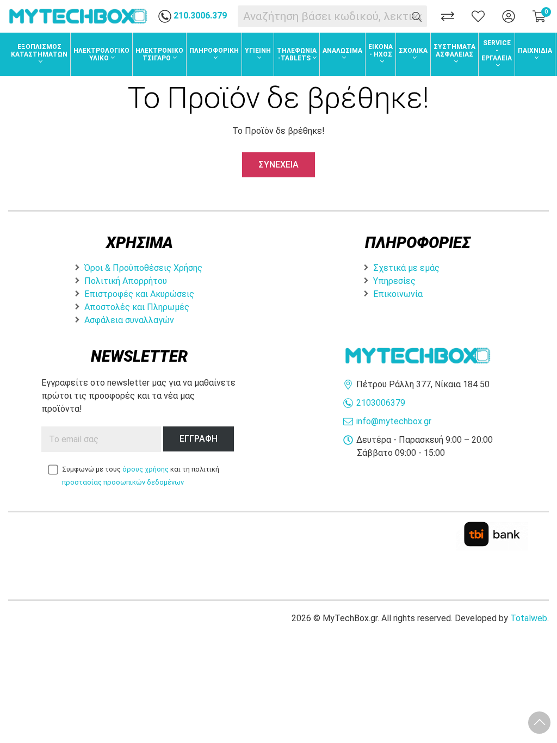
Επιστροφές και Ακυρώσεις (139, 294)
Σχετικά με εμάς (406, 268)
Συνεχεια (278, 164)
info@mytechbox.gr (393, 421)
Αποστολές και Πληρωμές (136, 307)
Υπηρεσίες (394, 281)
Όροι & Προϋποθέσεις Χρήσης (143, 268)
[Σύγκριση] (447, 16)
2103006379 (380, 403)
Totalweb (528, 618)
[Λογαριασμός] (508, 16)
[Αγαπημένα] (478, 16)
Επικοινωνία (398, 294)
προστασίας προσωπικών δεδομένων (123, 482)
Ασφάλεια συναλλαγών (129, 320)
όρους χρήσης (145, 469)
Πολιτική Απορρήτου (125, 281)
